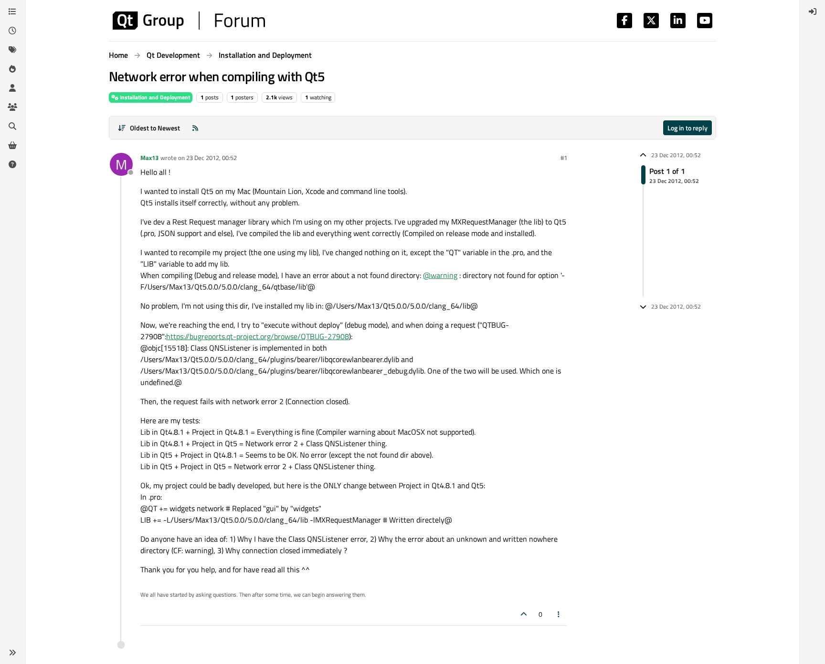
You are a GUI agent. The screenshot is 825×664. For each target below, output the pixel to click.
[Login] (812, 11)
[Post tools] (559, 614)
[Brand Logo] (189, 20)
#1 (564, 157)
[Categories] (12, 11)
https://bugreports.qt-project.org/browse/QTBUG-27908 (257, 336)
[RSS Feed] (195, 127)
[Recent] (12, 30)
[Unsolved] (12, 164)
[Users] (12, 88)
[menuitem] (812, 11)
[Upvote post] (523, 614)
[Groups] (12, 107)
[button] (12, 652)
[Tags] (12, 49)
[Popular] (12, 68)
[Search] (12, 126)
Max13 (149, 157)
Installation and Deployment (154, 97)
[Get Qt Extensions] (12, 145)
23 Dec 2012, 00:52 (211, 157)
